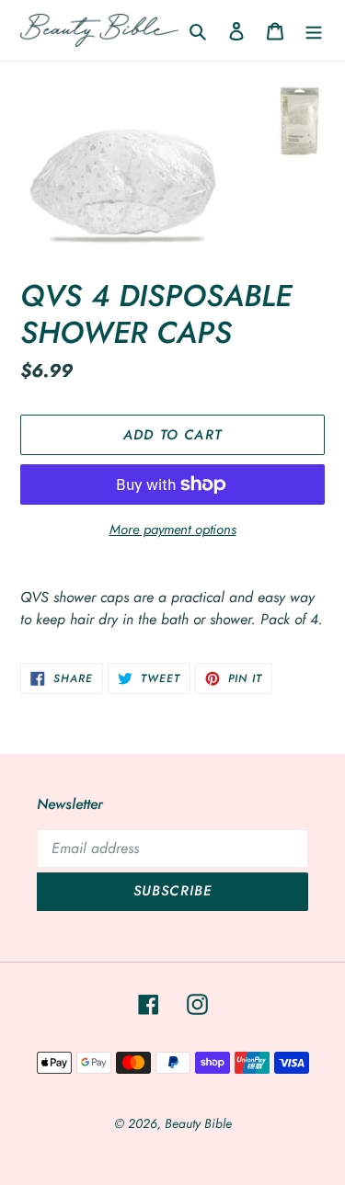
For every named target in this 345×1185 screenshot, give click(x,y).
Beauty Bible (198, 1123)
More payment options (172, 529)
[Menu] (313, 30)
